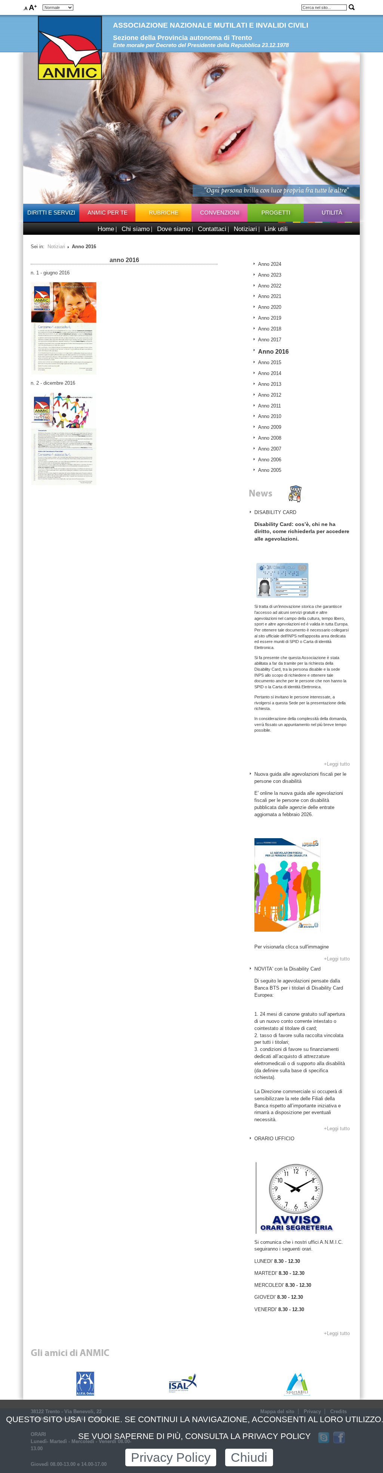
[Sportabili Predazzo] (297, 1383)
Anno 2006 (269, 459)
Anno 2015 (269, 362)
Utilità (332, 213)
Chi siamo (136, 229)
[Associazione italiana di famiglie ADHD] (85, 1383)
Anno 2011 (269, 406)
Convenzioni (219, 213)
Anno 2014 (269, 373)
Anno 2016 (273, 351)
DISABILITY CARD (275, 512)
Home (106, 229)
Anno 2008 (269, 438)
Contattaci (212, 229)
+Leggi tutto (337, 764)
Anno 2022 (269, 286)
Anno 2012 (269, 395)
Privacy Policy (171, 1457)
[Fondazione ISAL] (183, 1383)
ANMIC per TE (108, 213)
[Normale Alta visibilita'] (58, 7)
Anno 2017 (269, 339)
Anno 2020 (269, 307)
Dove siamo (173, 229)
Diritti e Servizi (51, 213)
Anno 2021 (269, 296)
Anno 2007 (269, 449)
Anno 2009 (269, 427)
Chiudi (249, 1457)
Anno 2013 (269, 384)
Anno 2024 (269, 264)
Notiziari (245, 229)
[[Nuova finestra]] (64, 327)
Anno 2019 (269, 318)
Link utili (276, 229)
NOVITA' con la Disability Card (287, 969)
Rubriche (163, 213)
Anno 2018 (269, 329)
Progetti (275, 213)
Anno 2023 (269, 275)
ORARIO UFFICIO (274, 1138)
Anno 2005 (269, 470)
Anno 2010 (269, 416)
